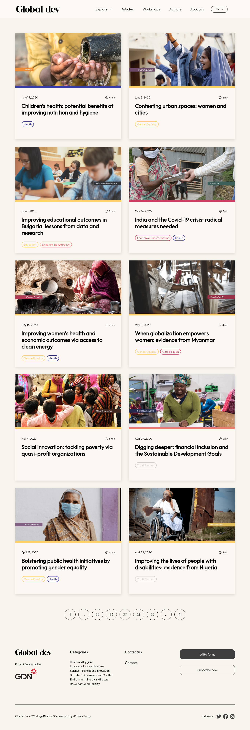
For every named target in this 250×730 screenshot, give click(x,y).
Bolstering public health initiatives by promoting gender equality (66, 564)
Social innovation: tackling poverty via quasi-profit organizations (67, 450)
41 (180, 614)
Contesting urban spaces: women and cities (180, 109)
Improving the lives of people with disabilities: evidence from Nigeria (176, 564)
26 (111, 614)
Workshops (151, 9)
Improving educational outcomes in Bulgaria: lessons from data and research (64, 226)
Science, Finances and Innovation (90, 670)
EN (217, 9)
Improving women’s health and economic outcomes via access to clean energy (62, 340)
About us (197, 9)
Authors (175, 9)
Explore (101, 9)
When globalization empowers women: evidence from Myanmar (175, 336)
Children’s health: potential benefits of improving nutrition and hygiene (67, 109)
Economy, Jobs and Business (87, 666)
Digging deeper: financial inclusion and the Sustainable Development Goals (181, 450)
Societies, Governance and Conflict (91, 675)
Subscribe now (207, 670)
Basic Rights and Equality (85, 683)
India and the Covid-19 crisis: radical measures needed (178, 223)
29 (152, 614)
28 (139, 614)
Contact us (133, 652)
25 (98, 614)
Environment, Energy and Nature (89, 679)
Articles (128, 9)
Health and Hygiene (81, 662)
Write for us (207, 654)
